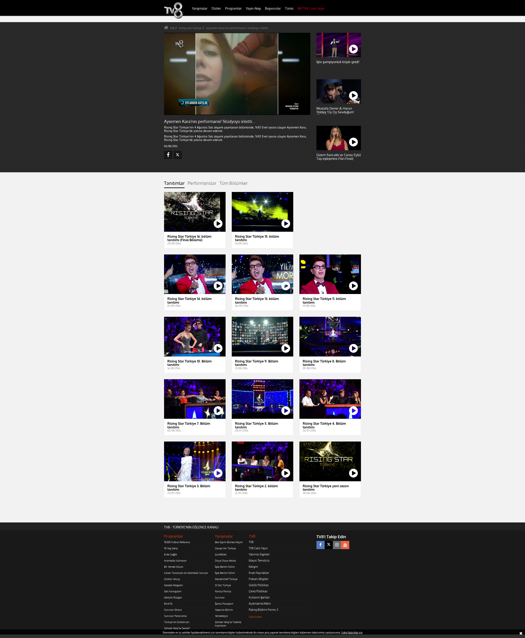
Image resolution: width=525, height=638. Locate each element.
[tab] (174, 184)
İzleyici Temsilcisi (259, 560)
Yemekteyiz (221, 616)
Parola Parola (223, 591)
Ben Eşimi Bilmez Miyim (229, 542)
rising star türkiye (190, 28)
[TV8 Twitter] (329, 545)
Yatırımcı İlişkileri (259, 554)
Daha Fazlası (255, 616)
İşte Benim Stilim (225, 566)
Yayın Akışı (253, 8)
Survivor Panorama (175, 616)
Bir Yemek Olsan (173, 566)
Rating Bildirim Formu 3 (263, 609)
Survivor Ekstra (173, 609)
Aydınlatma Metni (260, 603)
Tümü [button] (289, 8)
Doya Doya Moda (225, 560)
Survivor (220, 597)
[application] (237, 74)
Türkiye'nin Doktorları (176, 622)
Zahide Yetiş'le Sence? (177, 628)
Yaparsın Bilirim (224, 609)
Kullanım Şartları (259, 597)
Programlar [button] (233, 8)
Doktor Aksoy (172, 579)
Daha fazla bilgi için (352, 632)
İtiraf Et (168, 603)
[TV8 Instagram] (337, 545)
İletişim (253, 566)
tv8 (172, 28)
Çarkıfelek (220, 554)
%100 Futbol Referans (177, 542)
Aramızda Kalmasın (175, 560)
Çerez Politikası (258, 591)
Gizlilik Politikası (259, 585)
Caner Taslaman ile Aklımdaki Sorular (186, 572)
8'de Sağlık (170, 554)
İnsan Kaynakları (259, 572)
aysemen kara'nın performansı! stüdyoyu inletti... (238, 28)
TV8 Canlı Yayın (313, 8)
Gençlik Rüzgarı (173, 597)
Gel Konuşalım (172, 591)
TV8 (251, 542)
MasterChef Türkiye (226, 579)
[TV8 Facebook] (320, 545)
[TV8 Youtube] (345, 545)
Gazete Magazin (173, 585)
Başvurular (273, 8)
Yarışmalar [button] (200, 8)
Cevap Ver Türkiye (225, 548)
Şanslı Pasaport (224, 603)
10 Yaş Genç (171, 548)
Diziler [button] (216, 8)
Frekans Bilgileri (258, 579)
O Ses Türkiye (223, 585)
